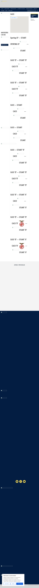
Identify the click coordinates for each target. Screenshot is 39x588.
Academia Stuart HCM (29, 8)
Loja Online (2, 10)
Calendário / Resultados (21, 8)
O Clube (2, 8)
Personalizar (7, 583)
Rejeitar (13, 583)
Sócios (6, 10)
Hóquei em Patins (6, 8)
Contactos (35, 8)
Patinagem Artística (13, 8)
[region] (13, 580)
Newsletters (10, 10)
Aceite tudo (20, 583)
